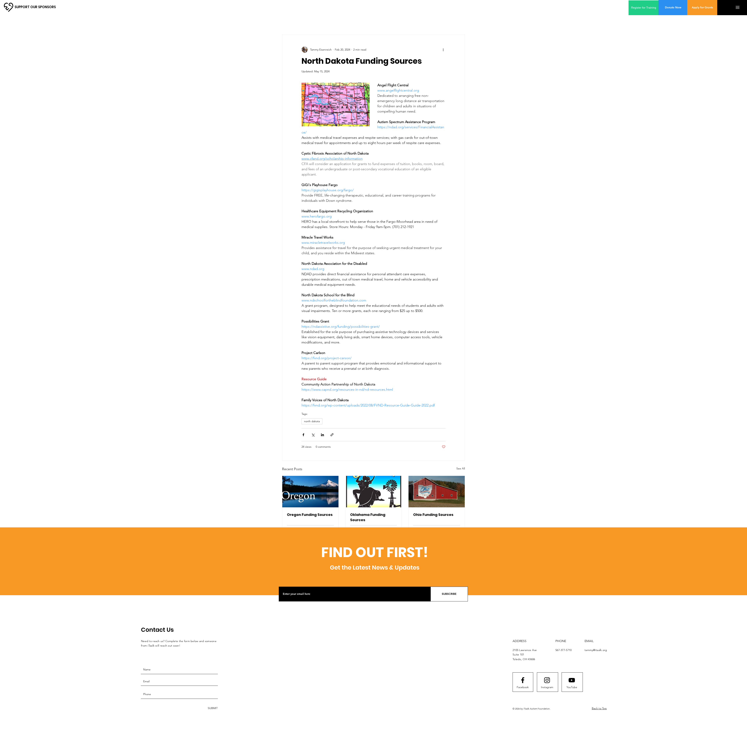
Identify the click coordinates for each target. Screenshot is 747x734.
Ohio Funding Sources (433, 514)
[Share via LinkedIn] (322, 435)
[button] (737, 7)
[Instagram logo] (547, 680)
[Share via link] (332, 435)
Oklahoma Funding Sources (367, 517)
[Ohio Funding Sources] (437, 491)
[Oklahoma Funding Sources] (373, 491)
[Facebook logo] (523, 680)
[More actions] (443, 49)
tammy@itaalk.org (596, 650)
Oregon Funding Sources (310, 514)
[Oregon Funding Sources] (310, 491)
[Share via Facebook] (303, 435)
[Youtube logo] (572, 680)
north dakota (312, 421)
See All (460, 468)
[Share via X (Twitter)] (313, 435)
